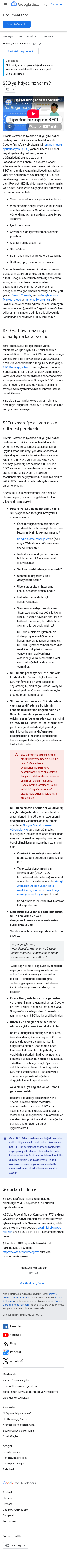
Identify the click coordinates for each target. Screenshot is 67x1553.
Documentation (16, 15)
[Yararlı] (34, 43)
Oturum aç (57, 4)
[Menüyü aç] (5, 4)
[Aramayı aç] (45, 4)
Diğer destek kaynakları (16, 1397)
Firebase (8, 1504)
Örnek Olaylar (10, 1436)
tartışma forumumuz (37, 299)
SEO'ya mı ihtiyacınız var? (17, 1413)
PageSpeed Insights (14, 1463)
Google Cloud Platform (15, 1509)
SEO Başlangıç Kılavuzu (17, 367)
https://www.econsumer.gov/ (21, 1252)
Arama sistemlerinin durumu (19, 1424)
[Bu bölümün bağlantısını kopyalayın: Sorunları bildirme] (40, 1190)
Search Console (16, 24)
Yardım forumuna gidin (16, 1380)
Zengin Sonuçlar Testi (15, 1457)
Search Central (36, 4)
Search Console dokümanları (19, 1430)
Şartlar (6, 1536)
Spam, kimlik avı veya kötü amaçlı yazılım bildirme (31, 1391)
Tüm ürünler (10, 1521)
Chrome (7, 1498)
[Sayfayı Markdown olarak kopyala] (7, 89)
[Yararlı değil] (39, 43)
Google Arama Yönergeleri (33, 539)
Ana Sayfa (8, 36)
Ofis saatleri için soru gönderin (20, 1386)
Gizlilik (17, 1536)
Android (7, 1492)
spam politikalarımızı (26, 1151)
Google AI (8, 1515)
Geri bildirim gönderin (20, 51)
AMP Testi (8, 1469)
